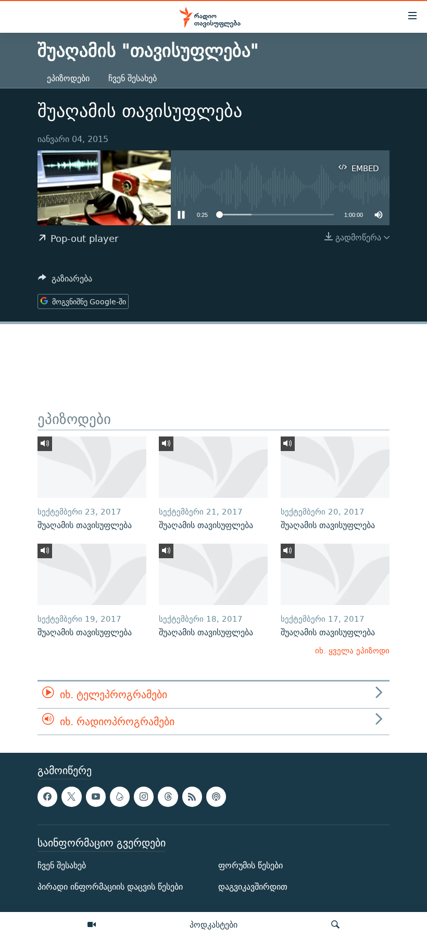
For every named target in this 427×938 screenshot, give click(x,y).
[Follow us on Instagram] (144, 796)
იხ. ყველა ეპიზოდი (352, 651)
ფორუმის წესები (250, 865)
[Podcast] (216, 796)
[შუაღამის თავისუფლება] (91, 467)
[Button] (65, 281)
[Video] (91, 925)
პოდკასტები (213, 924)
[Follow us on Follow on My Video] (120, 796)
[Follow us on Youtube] (96, 796)
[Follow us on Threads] (168, 796)
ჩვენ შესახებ (132, 78)
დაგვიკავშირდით (252, 886)
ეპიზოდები (68, 78)
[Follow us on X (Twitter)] (71, 796)
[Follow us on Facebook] (47, 796)
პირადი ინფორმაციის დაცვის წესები (110, 886)
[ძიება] (335, 925)
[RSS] (192, 796)
